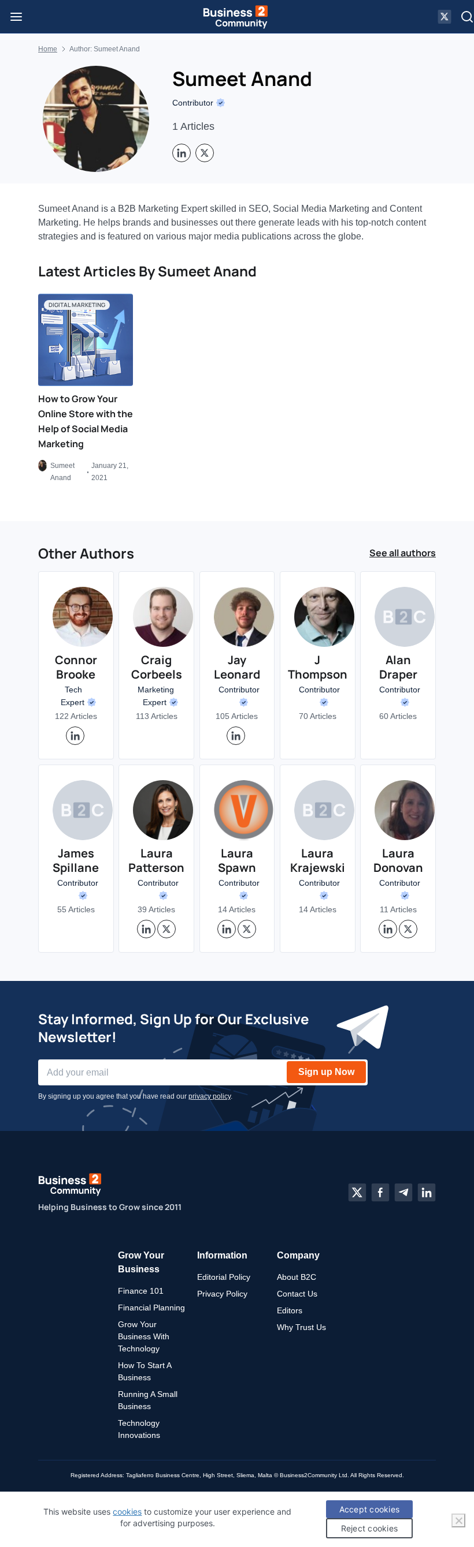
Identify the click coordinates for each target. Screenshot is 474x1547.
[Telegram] (403, 1192)
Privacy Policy (222, 1293)
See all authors (402, 552)
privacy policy (209, 1096)
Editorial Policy (223, 1277)
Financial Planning (151, 1307)
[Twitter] (357, 1192)
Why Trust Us (301, 1327)
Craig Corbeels (156, 667)
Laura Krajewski (317, 860)
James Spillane (76, 860)
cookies (127, 1511)
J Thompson (317, 667)
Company (298, 1255)
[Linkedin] (426, 1192)
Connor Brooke (76, 667)
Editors (289, 1310)
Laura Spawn (237, 860)
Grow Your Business (141, 1262)
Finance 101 (141, 1290)
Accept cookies (369, 1509)
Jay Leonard (237, 667)
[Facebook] (380, 1192)
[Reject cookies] (458, 1520)
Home (47, 49)
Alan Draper (398, 667)
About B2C (296, 1277)
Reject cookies (369, 1528)
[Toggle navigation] (16, 17)
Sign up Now (326, 1072)
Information (222, 1255)
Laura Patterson (156, 860)
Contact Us (297, 1293)
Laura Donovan (398, 860)
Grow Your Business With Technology (143, 1336)
